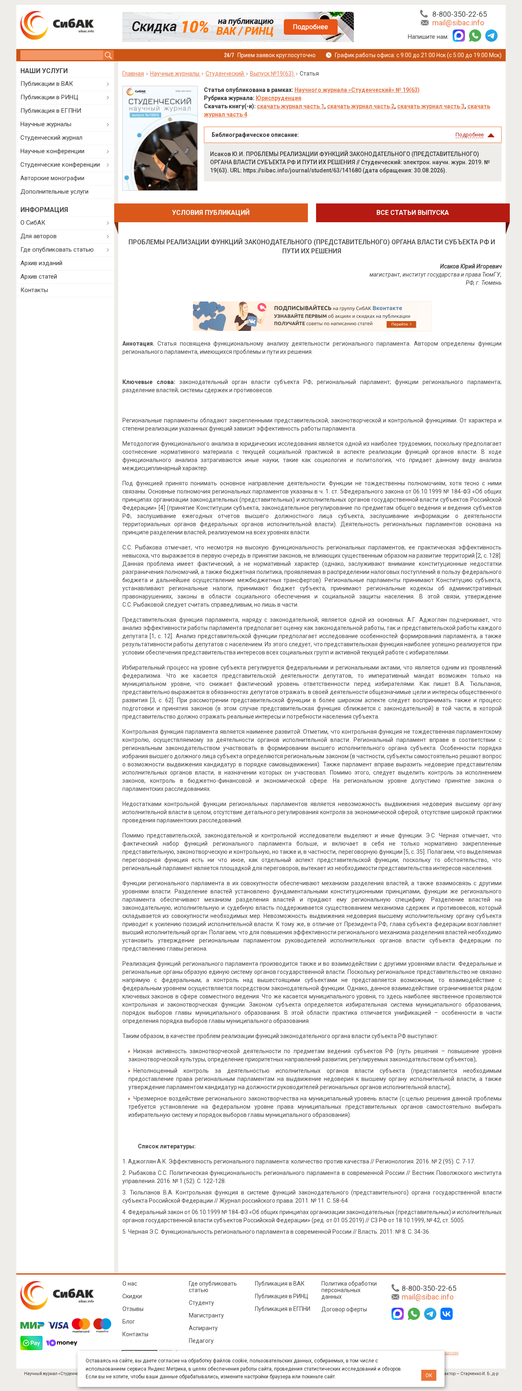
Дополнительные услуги (54, 191)
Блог (128, 1321)
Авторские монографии (52, 178)
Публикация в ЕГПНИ (50, 110)
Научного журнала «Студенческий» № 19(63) (357, 90)
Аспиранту (203, 1328)
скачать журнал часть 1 (290, 106)
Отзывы (133, 1309)
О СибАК (32, 222)
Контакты (34, 290)
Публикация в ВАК (280, 1283)
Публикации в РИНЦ (49, 97)
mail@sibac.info (458, 22)
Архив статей (38, 276)
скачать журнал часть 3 (430, 106)
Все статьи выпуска (412, 213)
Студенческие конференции (60, 164)
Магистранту (206, 1315)
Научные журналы (45, 124)
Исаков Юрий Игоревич (471, 266)
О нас (129, 1283)
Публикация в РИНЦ (281, 1296)
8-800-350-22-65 (459, 14)
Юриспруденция (278, 98)
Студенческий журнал (51, 137)
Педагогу (201, 1340)
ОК (428, 1375)
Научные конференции (52, 151)
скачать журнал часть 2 (360, 106)
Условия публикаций (211, 213)
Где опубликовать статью (57, 249)
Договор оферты (344, 1309)
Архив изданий (41, 263)
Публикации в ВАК (46, 83)
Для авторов (38, 236)
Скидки (132, 1296)
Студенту (201, 1302)
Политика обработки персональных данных (349, 1290)
